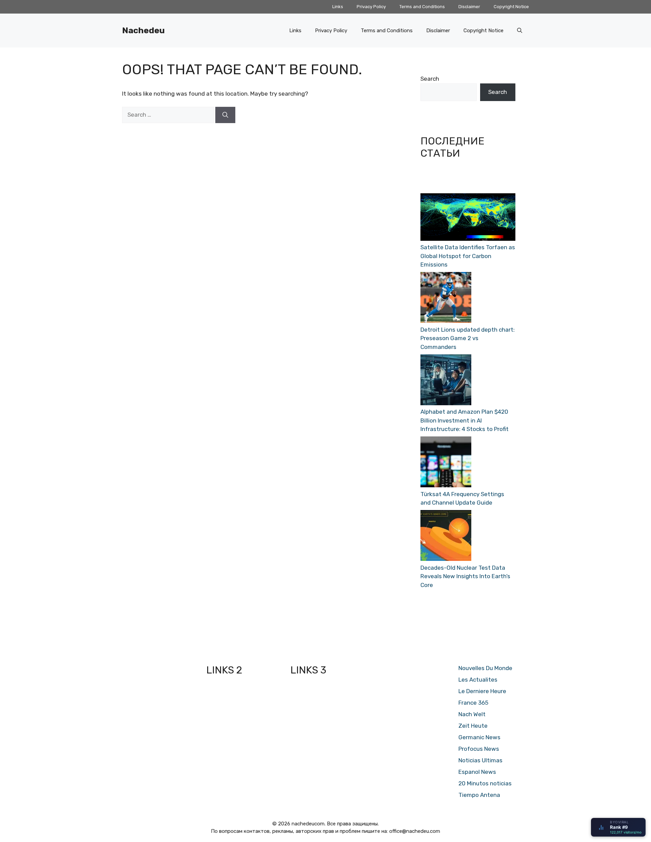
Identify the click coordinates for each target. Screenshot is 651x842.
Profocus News (478, 748)
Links (337, 6)
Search (429, 78)
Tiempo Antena (479, 794)
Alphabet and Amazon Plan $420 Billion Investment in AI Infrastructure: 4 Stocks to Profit (464, 420)
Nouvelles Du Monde (485, 668)
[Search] (225, 115)
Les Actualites (477, 679)
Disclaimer (469, 6)
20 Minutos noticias (485, 783)
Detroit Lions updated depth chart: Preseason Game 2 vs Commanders (467, 338)
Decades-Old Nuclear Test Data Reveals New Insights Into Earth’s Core (465, 576)
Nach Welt (472, 714)
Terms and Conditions (422, 6)
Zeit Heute (473, 725)
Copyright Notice (511, 6)
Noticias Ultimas (480, 760)
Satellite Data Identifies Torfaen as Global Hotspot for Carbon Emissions (467, 256)
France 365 (473, 702)
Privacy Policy (371, 6)
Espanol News (477, 771)
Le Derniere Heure (482, 691)
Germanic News (479, 737)
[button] (519, 30)
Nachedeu (143, 30)
